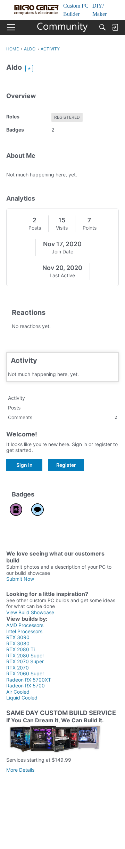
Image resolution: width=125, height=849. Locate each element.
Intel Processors (24, 631)
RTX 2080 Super (25, 655)
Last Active (62, 275)
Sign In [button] (24, 465)
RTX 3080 (18, 643)
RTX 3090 (18, 637)
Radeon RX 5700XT (28, 680)
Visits (62, 228)
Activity (16, 398)
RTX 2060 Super (25, 673)
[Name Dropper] (16, 509)
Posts (34, 228)
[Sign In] (115, 27)
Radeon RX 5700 (25, 685)
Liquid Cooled (22, 698)
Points (90, 228)
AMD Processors (24, 625)
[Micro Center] (63, 27)
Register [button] (66, 465)
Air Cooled (18, 692)
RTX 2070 (17, 667)
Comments (62, 417)
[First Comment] (37, 509)
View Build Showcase (30, 612)
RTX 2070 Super (25, 661)
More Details (20, 770)
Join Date (62, 251)
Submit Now (20, 579)
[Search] (102, 27)
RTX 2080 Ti (20, 649)
